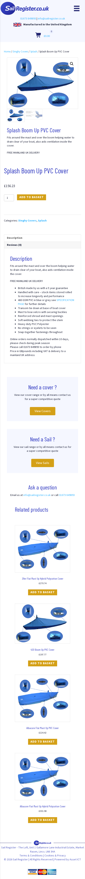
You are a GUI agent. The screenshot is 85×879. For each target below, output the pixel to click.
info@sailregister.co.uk (51, 19)
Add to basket (31, 197)
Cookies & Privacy (55, 856)
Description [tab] (14, 238)
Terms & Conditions (31, 856)
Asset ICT (75, 860)
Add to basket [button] (42, 592)
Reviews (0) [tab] (14, 245)
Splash (33, 51)
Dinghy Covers (20, 51)
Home (7, 51)
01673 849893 (28, 19)
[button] (71, 63)
